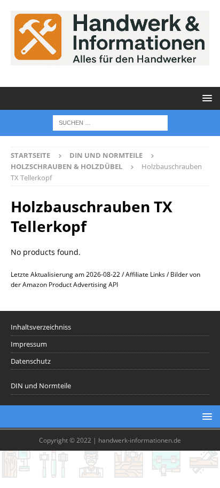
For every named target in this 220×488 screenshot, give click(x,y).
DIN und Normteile (41, 385)
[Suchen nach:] (110, 122)
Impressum (29, 344)
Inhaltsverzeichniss (41, 327)
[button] (205, 98)
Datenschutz (31, 361)
